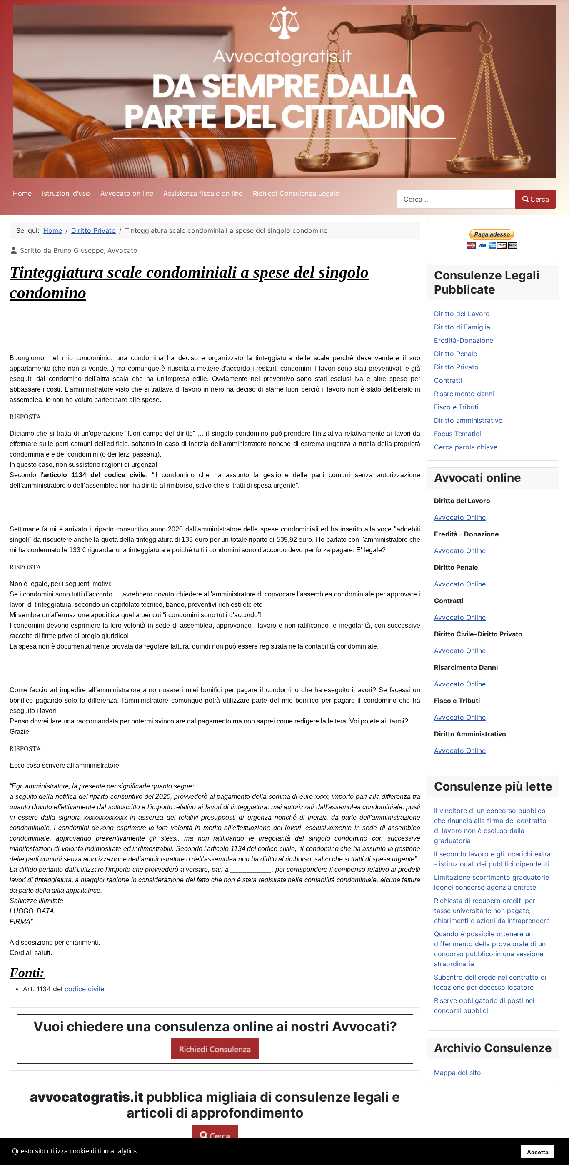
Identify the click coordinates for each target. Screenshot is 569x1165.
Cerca (539, 199)
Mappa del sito (457, 1072)
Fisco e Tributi (456, 407)
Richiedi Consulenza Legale (296, 193)
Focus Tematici (457, 433)
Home (22, 193)
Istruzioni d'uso (66, 193)
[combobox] (456, 199)
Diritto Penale (455, 353)
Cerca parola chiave (465, 447)
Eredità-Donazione (463, 340)
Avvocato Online (460, 517)
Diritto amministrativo (468, 420)
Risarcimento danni (464, 393)
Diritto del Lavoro (462, 313)
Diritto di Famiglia (462, 327)
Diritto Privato (456, 367)
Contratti (448, 380)
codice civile (84, 989)
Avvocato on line (126, 193)
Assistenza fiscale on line (202, 193)
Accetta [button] (538, 1151)
